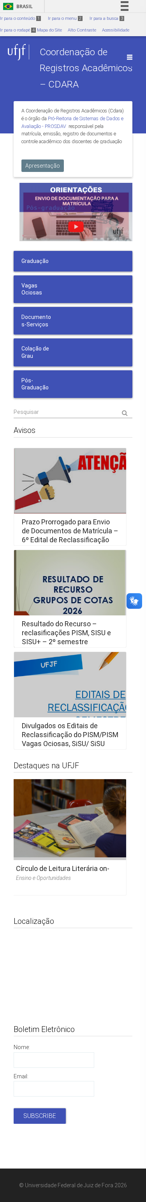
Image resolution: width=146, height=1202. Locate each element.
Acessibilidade (115, 30)
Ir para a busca (106, 18)
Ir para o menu (64, 18)
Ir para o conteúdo (20, 18)
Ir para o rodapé (17, 30)
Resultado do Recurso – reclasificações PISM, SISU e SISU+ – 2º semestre (66, 632)
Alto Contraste (82, 30)
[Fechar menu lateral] (129, 57)
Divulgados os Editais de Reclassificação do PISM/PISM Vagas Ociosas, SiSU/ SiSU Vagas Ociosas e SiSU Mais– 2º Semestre (70, 743)
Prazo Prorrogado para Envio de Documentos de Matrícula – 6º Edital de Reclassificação (70, 530)
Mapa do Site (49, 30)
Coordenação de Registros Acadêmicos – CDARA (86, 68)
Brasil (16, 6)
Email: (21, 1076)
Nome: (22, 1047)
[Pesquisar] (73, 412)
